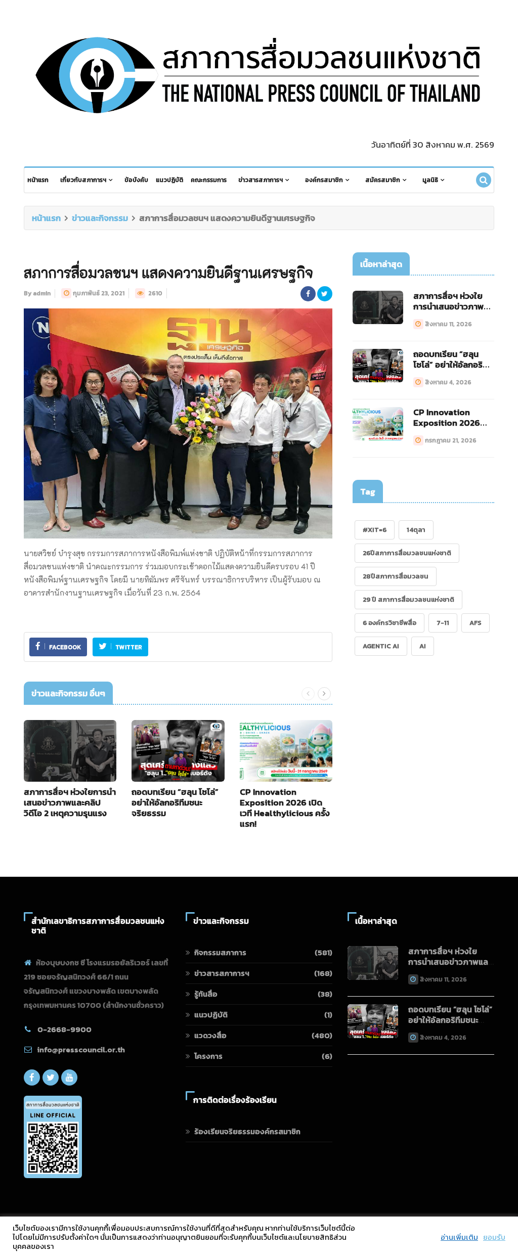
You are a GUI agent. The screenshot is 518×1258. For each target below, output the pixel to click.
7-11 (443, 622)
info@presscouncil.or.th (81, 1049)
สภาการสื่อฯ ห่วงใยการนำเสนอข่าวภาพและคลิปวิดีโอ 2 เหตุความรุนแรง (70, 802)
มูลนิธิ (430, 180)
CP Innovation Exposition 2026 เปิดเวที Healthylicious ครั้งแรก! (285, 807)
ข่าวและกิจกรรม (100, 217)
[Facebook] (32, 1077)
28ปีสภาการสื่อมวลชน (395, 576)
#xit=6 (374, 529)
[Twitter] (50, 1077)
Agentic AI (381, 646)
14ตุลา (416, 529)
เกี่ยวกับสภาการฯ (83, 180)
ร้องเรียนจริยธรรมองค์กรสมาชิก (247, 1131)
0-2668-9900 (64, 1029)
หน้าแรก (38, 180)
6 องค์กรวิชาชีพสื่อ (389, 622)
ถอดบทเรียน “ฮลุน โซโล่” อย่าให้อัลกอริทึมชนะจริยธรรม (175, 802)
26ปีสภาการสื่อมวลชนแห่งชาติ (407, 553)
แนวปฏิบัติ (169, 180)
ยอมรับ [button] (494, 1237)
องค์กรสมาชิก (324, 180)
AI (422, 646)
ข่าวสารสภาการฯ (260, 180)
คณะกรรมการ (209, 180)
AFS (475, 622)
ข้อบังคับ (136, 180)
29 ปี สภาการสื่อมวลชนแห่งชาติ (408, 599)
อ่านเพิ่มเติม (459, 1237)
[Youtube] (69, 1077)
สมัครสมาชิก (382, 180)
